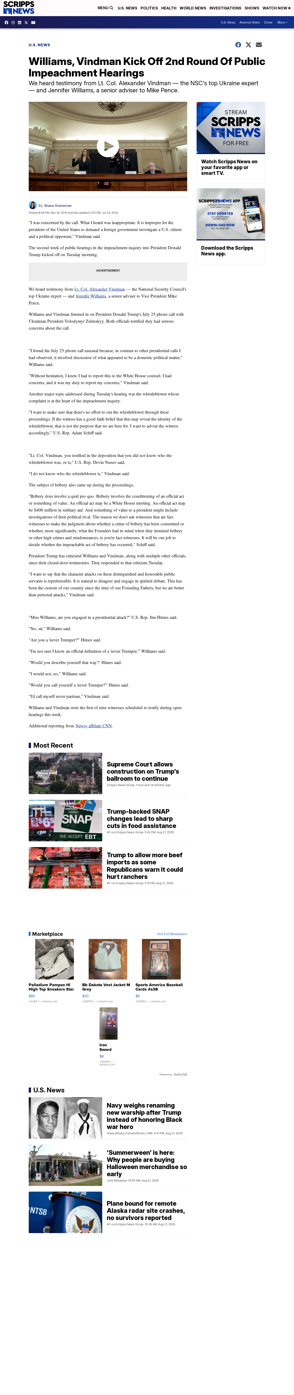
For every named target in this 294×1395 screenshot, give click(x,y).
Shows (252, 8)
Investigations (225, 8)
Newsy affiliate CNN (94, 725)
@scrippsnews (34, 22)
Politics (149, 8)
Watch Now (275, 8)
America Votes (250, 22)
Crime (268, 22)
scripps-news (20, 22)
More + (282, 22)
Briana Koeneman (58, 205)
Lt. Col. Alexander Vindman (99, 289)
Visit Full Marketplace (172, 934)
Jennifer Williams (91, 296)
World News (193, 8)
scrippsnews (8, 22)
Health (168, 8)
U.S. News (127, 8)
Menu (104, 8)
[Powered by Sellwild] (180, 1074)
